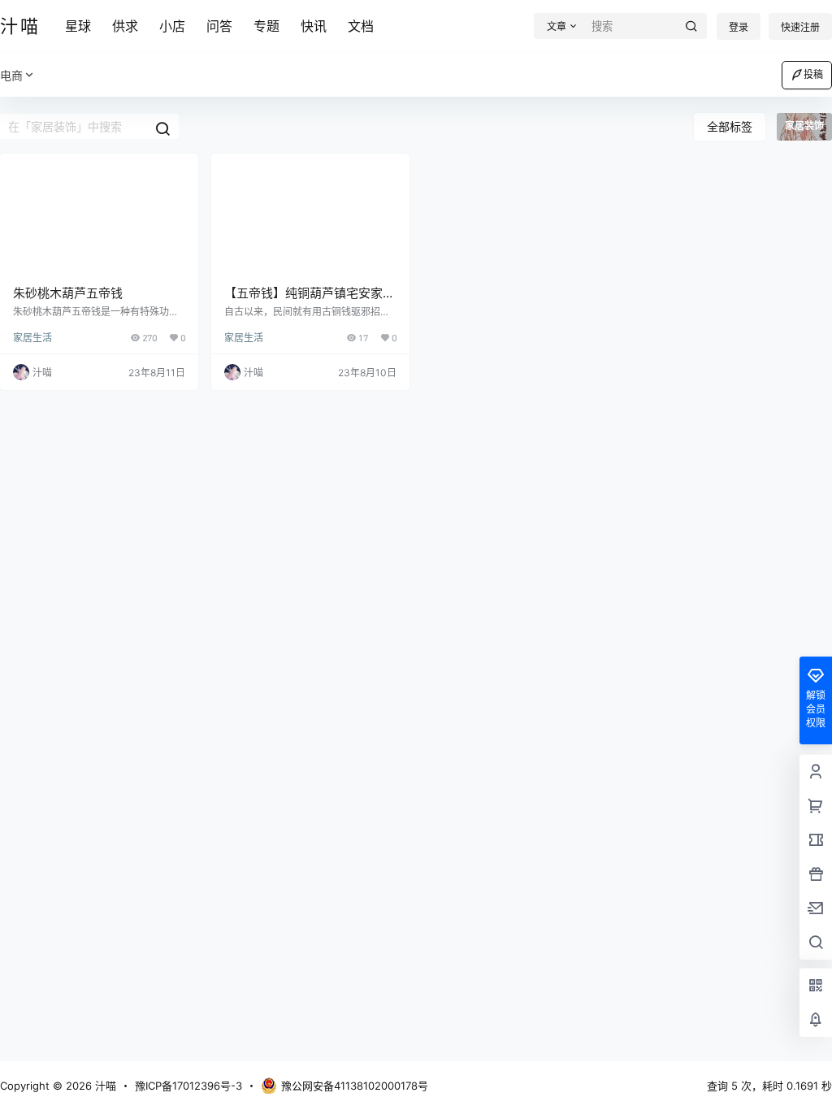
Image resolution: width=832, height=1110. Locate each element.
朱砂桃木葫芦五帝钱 (68, 293)
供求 (125, 26)
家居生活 (32, 338)
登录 (738, 27)
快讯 (314, 26)
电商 (11, 75)
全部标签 (729, 126)
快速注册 (800, 27)
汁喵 (104, 1085)
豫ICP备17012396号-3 (188, 1085)
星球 (78, 26)
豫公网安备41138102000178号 (354, 1085)
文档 (361, 26)
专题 (267, 26)
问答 (219, 26)
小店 (172, 26)
